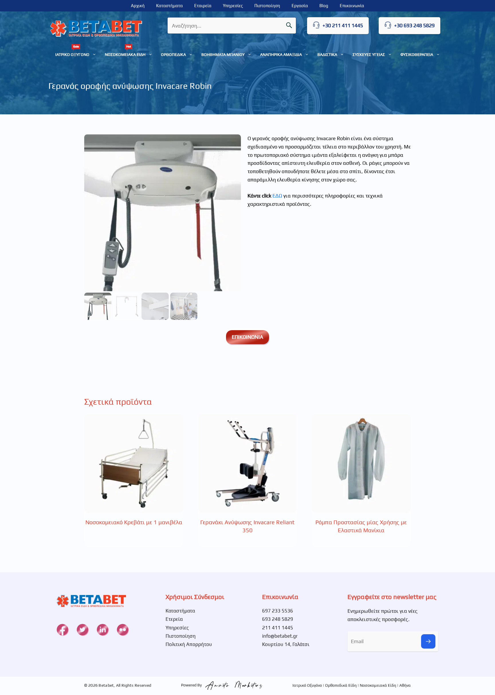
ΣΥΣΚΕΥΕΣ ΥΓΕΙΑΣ (369, 54)
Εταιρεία (202, 5)
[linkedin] (102, 629)
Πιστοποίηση (267, 5)
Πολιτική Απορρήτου (189, 644)
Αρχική (138, 5)
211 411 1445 (277, 628)
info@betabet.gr (280, 636)
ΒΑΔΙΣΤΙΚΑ (327, 54)
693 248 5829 (277, 619)
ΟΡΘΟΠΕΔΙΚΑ (173, 54)
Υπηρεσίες (233, 5)
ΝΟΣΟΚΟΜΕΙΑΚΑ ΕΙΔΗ (125, 54)
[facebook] (62, 629)
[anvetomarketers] (233, 685)
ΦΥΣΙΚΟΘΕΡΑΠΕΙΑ (416, 54)
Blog (323, 5)
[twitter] (82, 629)
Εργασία (300, 5)
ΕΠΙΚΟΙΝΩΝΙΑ (247, 337)
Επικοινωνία (352, 5)
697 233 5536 (277, 611)
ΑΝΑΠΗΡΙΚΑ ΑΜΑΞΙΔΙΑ (281, 54)
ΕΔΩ (277, 196)
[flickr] (122, 629)
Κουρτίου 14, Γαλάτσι (285, 644)
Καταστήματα (169, 5)
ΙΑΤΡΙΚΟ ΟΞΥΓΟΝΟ (72, 54)
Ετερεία (174, 619)
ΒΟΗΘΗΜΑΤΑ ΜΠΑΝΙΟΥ (223, 54)
